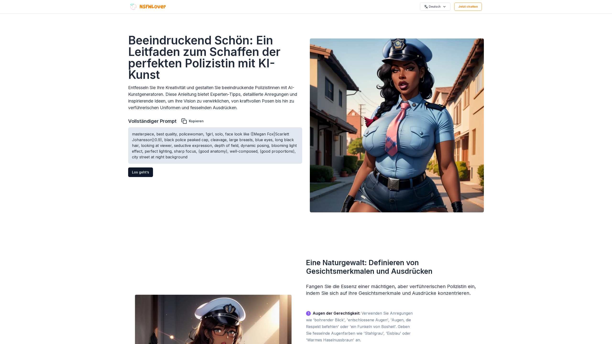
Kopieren (196, 121)
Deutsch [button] (435, 6)
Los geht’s (140, 172)
